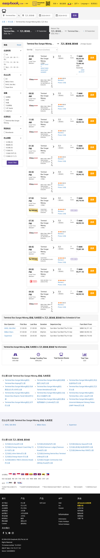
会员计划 (80, 508)
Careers (4, 523)
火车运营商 (24, 513)
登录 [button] (55, 4)
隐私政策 (80, 513)
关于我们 (5, 503)
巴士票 (10, 22)
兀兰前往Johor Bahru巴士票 (15, 454)
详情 (64, 83)
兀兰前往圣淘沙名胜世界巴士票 (81, 447)
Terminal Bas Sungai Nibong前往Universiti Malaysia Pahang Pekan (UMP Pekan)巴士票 (82, 402)
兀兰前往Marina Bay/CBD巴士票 (81, 450)
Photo (60, 83)
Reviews (60, 80)
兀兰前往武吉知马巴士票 (46, 444)
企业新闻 (5, 508)
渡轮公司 (24, 521)
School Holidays (64, 524)
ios (59, 505)
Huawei (61, 508)
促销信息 (5, 511)
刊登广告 (80, 518)
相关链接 (80, 511)
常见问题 (5, 516)
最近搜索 (63, 4)
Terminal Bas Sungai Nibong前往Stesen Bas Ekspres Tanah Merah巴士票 (19, 396)
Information (62, 519)
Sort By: (30, 50)
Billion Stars (8, 332)
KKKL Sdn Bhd (9, 328)
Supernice (8, 336)
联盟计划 (80, 505)
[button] (70, 3)
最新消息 (5, 505)
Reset (19, 45)
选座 (92, 57)
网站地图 (5, 521)
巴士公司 (24, 505)
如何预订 (5, 513)
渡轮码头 (24, 523)
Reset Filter (12, 163)
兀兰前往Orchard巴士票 (14, 444)
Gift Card (42, 503)
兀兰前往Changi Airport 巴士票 (16, 457)
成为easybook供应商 (84, 503)
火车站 (23, 516)
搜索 (75, 15)
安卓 (60, 503)
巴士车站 (24, 508)
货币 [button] (76, 4)
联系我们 (94, 4)
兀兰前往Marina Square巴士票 (80, 444)
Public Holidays (64, 521)
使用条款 (80, 516)
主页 (3, 22)
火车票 (23, 511)
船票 (22, 518)
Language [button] (84, 4)
